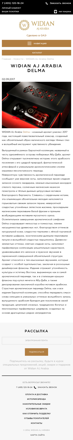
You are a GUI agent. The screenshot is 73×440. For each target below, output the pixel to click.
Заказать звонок (60, 3)
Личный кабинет (11, 8)
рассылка (36, 331)
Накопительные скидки (36, 404)
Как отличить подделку (37, 414)
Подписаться (36, 352)
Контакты (36, 423)
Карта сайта (38, 435)
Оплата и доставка (36, 394)
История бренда (36, 399)
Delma (26, 132)
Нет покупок (65, 12)
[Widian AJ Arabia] (36, 25)
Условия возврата (36, 409)
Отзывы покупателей (36, 418)
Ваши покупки (10, 12)
